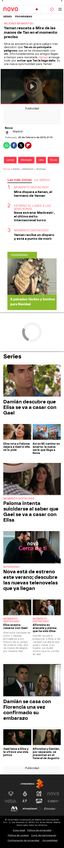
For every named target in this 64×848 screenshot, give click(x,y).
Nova (53, 160)
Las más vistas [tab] (19, 180)
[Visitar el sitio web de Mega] (11, 801)
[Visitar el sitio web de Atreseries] (25, 801)
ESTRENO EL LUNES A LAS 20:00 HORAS (32, 207)
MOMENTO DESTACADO (31, 187)
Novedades (11, 567)
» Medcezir (27, 169)
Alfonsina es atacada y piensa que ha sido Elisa (44, 628)
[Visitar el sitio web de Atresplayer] (32, 808)
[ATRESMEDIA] (32, 784)
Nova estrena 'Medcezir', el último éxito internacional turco (34, 216)
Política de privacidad (39, 830)
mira (41, 160)
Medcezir (26, 160)
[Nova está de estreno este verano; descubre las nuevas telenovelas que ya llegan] (32, 547)
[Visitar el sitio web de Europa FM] (53, 801)
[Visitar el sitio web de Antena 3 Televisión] (11, 793)
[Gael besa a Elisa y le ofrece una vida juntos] (17, 737)
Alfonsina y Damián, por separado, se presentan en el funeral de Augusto (46, 753)
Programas (23, 16)
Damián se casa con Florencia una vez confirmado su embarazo (27, 710)
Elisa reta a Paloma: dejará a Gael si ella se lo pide (16, 446)
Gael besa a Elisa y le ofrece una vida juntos (16, 752)
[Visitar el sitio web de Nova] (53, 793)
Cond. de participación (43, 835)
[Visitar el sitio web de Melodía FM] (14, 808)
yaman (10, 160)
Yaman (43, 57)
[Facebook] (7, 132)
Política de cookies (18, 835)
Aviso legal (19, 830)
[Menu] (60, 9)
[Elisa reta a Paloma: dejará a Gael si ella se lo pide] (17, 432)
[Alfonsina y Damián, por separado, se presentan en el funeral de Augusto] (47, 737)
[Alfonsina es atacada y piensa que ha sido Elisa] (47, 607)
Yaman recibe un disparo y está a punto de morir (34, 237)
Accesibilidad (49, 840)
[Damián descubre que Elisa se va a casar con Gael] (32, 380)
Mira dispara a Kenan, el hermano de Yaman (33, 194)
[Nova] (17, 9)
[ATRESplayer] (52, 9)
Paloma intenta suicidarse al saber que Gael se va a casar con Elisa (30, 512)
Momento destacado (18, 498)
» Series (15, 169)
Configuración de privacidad (23, 840)
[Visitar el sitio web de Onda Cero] (39, 801)
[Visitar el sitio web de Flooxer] (49, 808)
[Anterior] (2, 1)
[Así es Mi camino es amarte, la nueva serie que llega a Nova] (47, 432)
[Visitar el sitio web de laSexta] (25, 793)
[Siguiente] (61, 1)
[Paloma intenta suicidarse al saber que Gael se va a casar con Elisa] (32, 479)
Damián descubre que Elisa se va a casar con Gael (29, 407)
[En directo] (37, 9)
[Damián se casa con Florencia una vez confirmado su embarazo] (32, 680)
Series (7, 16)
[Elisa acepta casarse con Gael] (17, 607)
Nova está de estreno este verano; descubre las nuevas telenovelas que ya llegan (30, 580)
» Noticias (40, 169)
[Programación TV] (44, 9)
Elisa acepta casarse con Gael (15, 626)
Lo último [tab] (42, 180)
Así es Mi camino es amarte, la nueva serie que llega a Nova (46, 448)
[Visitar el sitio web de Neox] (39, 793)
